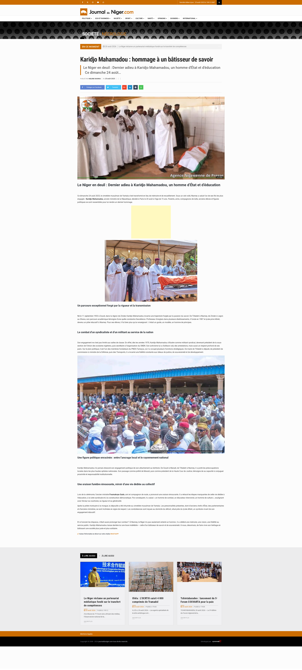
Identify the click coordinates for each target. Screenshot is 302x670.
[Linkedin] (130, 87)
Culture (139, 18)
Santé (150, 18)
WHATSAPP (114, 534)
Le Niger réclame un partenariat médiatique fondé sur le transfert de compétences (152, 46)
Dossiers (174, 18)
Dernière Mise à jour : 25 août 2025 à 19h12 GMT (197, 2)
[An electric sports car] (102, 577)
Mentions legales (86, 634)
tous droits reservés (120, 641)
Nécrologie (114, 34)
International (189, 18)
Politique (86, 18)
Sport (128, 18)
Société (117, 18)
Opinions (162, 18)
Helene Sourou (95, 79)
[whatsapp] (141, 87)
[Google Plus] (124, 87)
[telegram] (135, 87)
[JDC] (106, 11)
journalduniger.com (106, 641)
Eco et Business (102, 18)
